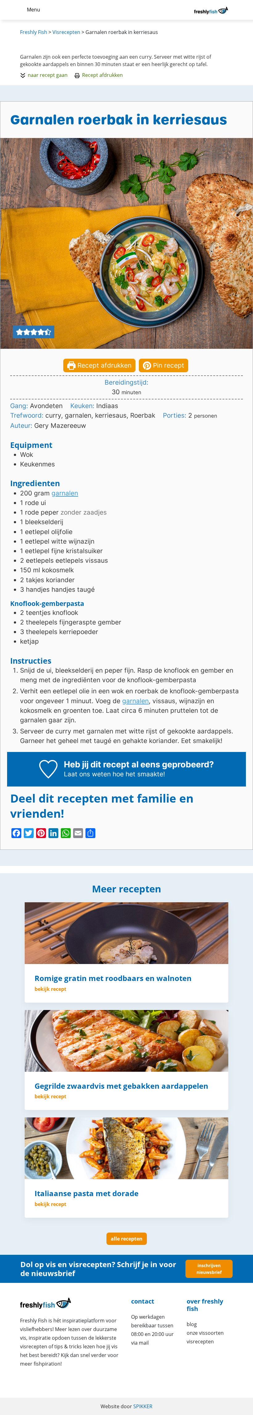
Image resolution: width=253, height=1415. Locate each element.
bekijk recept (50, 989)
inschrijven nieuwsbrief (209, 1269)
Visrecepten (200, 1341)
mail (144, 1342)
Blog (192, 1324)
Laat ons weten (87, 774)
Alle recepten (127, 1238)
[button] (19, 332)
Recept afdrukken (102, 75)
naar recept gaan (48, 75)
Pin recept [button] (167, 365)
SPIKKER (142, 1406)
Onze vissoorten (205, 1332)
